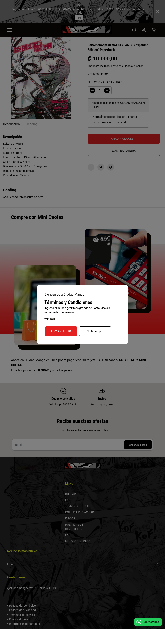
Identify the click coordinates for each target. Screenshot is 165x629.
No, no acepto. (95, 331)
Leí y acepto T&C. (61, 331)
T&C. (53, 319)
